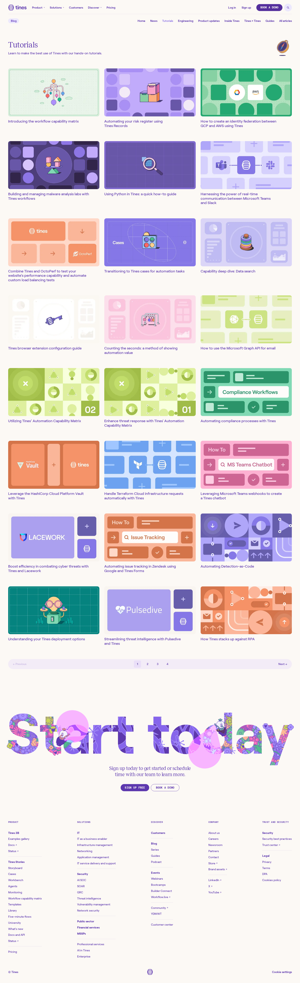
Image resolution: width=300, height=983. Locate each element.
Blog (14, 20)
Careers (213, 838)
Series (155, 849)
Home (141, 20)
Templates (14, 904)
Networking (84, 851)
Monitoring (15, 892)
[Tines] (17, 7)
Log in (232, 7)
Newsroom (215, 845)
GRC (80, 892)
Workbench (15, 880)
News (153, 20)
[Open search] (288, 7)
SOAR (81, 886)
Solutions (56, 7)
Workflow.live (160, 897)
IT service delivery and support (96, 863)
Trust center (271, 845)
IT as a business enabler (92, 838)
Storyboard (15, 868)
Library (12, 910)
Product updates (209, 20)
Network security (88, 910)
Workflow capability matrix (25, 898)
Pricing (111, 7)
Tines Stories (16, 862)
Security (82, 874)
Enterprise (83, 956)
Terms (266, 868)
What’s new (15, 929)
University (14, 922)
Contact (213, 857)
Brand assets (217, 869)
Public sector (85, 921)
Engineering (185, 20)
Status (13, 851)
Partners (213, 851)
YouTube (214, 892)
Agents (12, 886)
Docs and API (16, 934)
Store (212, 863)
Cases (12, 874)
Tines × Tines (252, 20)
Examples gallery (18, 838)
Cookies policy (271, 880)
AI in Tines (83, 950)
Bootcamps (158, 884)
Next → (282, 664)
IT (78, 833)
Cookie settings (282, 972)
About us (214, 833)
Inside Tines (231, 20)
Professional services (90, 944)
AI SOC (81, 880)
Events (155, 872)
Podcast (156, 862)
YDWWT (156, 913)
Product (37, 7)
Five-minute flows (19, 916)
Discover (93, 7)
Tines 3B (13, 833)
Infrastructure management (94, 845)
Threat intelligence (89, 898)
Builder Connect (161, 891)
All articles (285, 20)
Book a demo (269, 7)
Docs (12, 845)
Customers (76, 7)
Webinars (157, 878)
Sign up (246, 7)
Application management (93, 857)
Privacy (266, 862)
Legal (266, 855)
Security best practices (277, 838)
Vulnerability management (93, 904)
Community (159, 907)
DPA (264, 874)
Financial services (88, 927)
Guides (270, 20)
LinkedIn (214, 880)
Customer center (162, 924)
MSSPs (81, 933)
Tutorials (167, 20)
